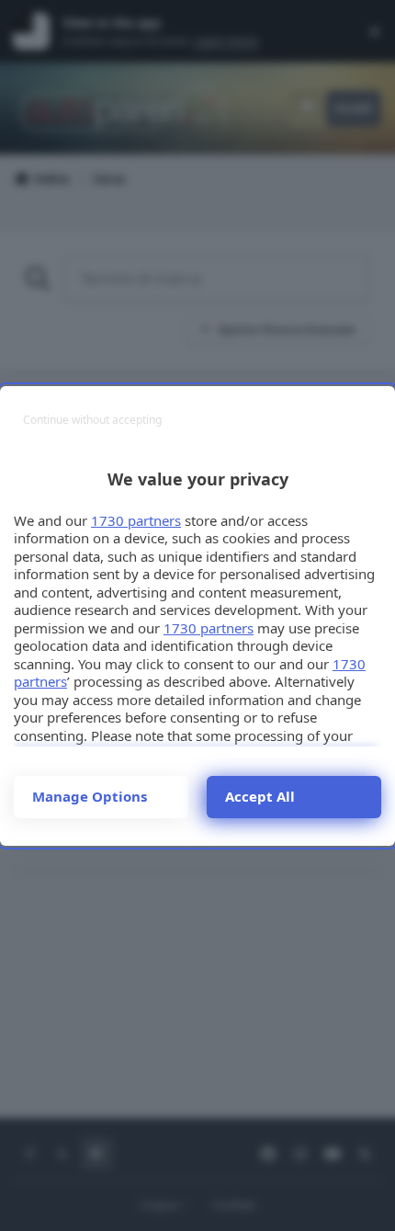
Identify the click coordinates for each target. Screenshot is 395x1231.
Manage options (89, 796)
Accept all (260, 796)
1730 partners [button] (136, 520)
